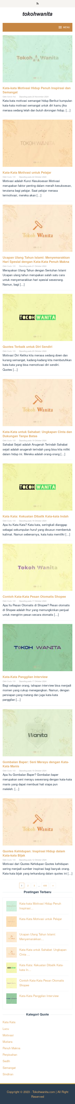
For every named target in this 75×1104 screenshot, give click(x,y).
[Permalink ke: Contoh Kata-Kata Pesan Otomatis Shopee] (37, 568)
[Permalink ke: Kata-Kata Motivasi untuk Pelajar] (37, 144)
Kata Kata (9, 1022)
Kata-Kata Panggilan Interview (25, 677)
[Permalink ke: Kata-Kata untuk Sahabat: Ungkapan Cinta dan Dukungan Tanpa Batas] (37, 404)
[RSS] (37, 3)
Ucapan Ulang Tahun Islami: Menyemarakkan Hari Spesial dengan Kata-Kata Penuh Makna (36, 259)
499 (45, 885)
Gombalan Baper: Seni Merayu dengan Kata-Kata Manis (36, 764)
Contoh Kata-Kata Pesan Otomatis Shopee (34, 596)
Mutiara (7, 1041)
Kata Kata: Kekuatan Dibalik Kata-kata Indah (36, 516)
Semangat (9, 1067)
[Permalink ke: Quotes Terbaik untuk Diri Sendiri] (37, 319)
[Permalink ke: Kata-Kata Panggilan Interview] (37, 649)
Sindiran (8, 1074)
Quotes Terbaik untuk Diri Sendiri (27, 346)
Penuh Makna (11, 1048)
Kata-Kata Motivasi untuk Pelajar (27, 172)
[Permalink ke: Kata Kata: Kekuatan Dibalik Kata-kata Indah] (37, 488)
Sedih (6, 1061)
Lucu (6, 1028)
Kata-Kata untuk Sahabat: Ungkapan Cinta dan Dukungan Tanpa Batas (37, 433)
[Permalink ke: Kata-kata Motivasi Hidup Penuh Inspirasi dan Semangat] (37, 60)
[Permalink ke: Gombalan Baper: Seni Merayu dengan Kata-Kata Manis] (37, 734)
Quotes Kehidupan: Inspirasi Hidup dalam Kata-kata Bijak (34, 853)
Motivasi (8, 1035)
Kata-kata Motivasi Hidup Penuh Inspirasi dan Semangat (37, 90)
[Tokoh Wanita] (37, 13)
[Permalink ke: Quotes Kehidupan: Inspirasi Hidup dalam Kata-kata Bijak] (37, 823)
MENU (66, 27)
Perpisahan (10, 1054)
